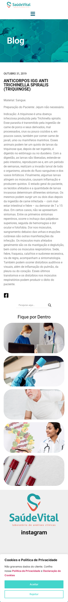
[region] (34, 578)
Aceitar (34, 584)
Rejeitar (34, 594)
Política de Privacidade (26, 570)
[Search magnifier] (49, 305)
